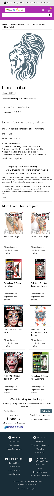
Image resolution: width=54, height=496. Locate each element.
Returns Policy (14, 470)
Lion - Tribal (9, 27)
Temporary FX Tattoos (35, 24)
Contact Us (39, 452)
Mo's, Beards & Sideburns (40, 475)
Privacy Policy (14, 466)
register (19, 98)
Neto (34, 489)
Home (4, 24)
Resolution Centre (14, 449)
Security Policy (14, 474)
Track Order (14, 445)
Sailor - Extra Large (39, 236)
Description (9, 107)
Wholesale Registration (40, 445)
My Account (14, 441)
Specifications (24, 107)
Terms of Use (14, 463)
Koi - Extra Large (11, 236)
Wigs (40, 468)
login (10, 98)
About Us (40, 441)
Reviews (7, 112)
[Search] (50, 15)
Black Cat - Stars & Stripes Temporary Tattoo (39, 332)
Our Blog (40, 449)
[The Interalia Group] (15, 10)
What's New (40, 464)
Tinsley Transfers (17, 24)
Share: (5, 93)
